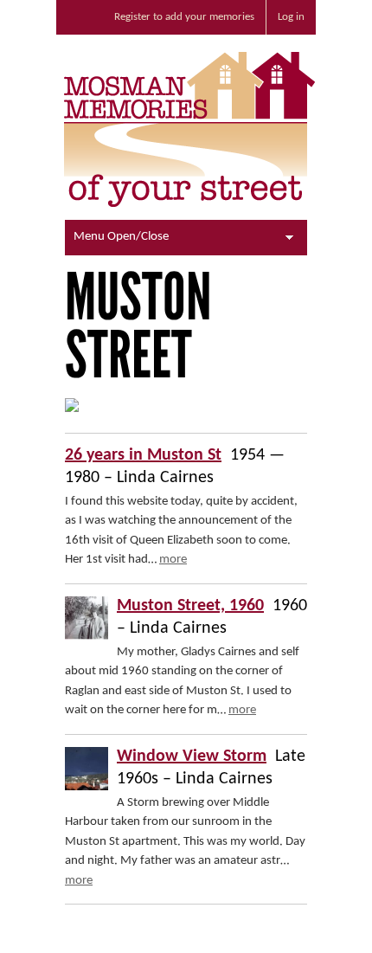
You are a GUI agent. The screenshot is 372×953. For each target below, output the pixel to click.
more (173, 559)
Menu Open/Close (121, 236)
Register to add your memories (184, 17)
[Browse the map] (72, 408)
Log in (291, 17)
